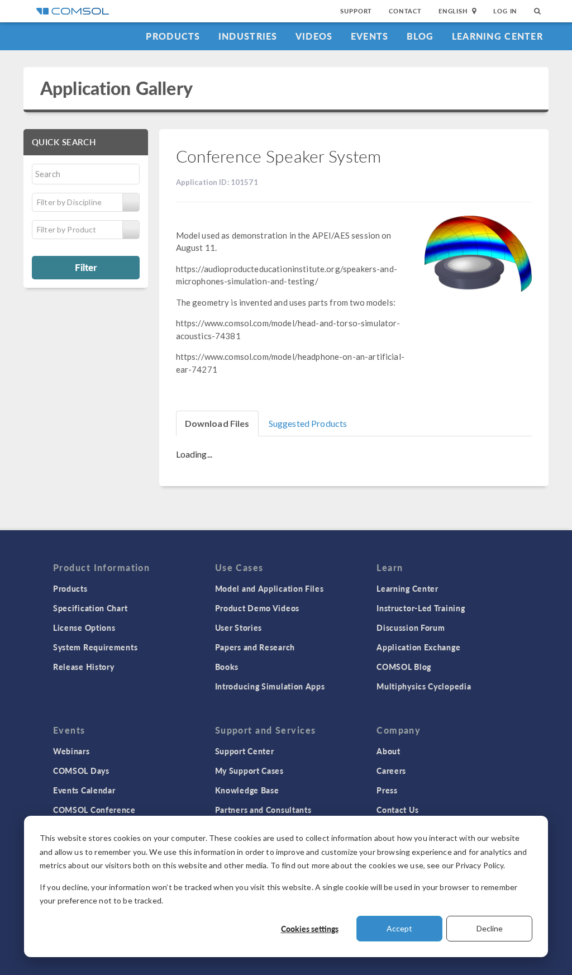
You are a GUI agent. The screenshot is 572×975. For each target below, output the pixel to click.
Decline (489, 928)
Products (173, 36)
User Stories (238, 627)
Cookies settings (310, 928)
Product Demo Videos (257, 607)
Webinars (71, 751)
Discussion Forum (410, 627)
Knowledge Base (247, 790)
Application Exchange (418, 647)
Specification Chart (90, 607)
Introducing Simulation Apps (270, 686)
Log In (505, 11)
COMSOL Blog (403, 666)
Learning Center (497, 36)
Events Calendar (84, 790)
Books (227, 666)
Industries (248, 36)
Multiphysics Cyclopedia (423, 686)
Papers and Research (255, 647)
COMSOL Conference (94, 809)
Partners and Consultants (263, 809)
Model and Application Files (269, 588)
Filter (86, 267)
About (388, 751)
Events (370, 36)
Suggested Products (308, 423)
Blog (420, 36)
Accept (399, 928)
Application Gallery (116, 88)
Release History (84, 666)
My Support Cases (249, 770)
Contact (405, 11)
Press (387, 790)
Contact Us (397, 809)
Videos (314, 36)
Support (356, 11)
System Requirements (95, 647)
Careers (391, 770)
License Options (84, 627)
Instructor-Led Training (420, 607)
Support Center (244, 751)
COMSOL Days (81, 770)
